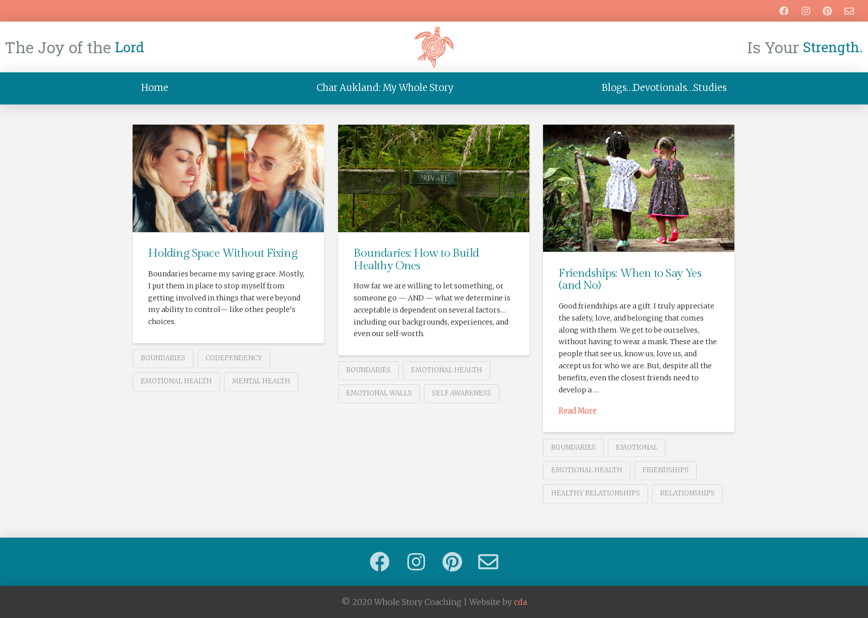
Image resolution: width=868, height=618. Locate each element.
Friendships (665, 470)
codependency (233, 358)
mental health (261, 381)
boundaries (163, 358)
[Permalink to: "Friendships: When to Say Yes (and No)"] (638, 188)
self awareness (461, 393)
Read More (578, 411)
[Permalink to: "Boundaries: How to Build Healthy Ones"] (433, 178)
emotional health (176, 381)
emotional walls (379, 393)
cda (520, 602)
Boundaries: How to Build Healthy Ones (416, 259)
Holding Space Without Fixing (222, 253)
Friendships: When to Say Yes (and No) (630, 279)
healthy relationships (595, 493)
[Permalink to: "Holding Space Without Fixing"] (228, 178)
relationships (687, 493)
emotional (637, 447)
